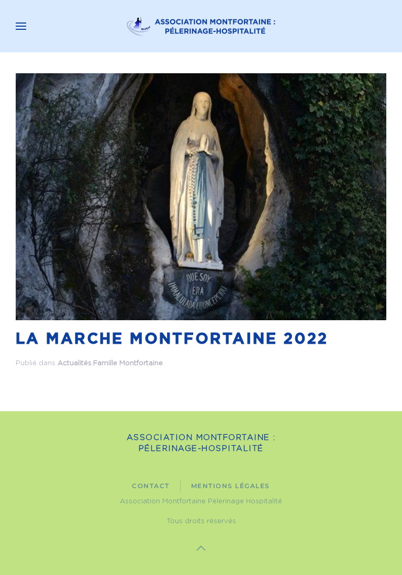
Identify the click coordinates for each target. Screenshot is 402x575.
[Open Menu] (21, 26)
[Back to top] (201, 548)
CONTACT (151, 486)
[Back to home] (201, 26)
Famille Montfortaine (128, 363)
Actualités (75, 363)
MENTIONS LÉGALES (230, 486)
